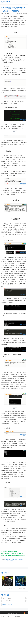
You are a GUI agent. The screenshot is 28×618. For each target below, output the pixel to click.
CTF (2, 13)
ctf (4, 559)
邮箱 (4, 600)
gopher (8, 559)
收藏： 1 (18, 616)
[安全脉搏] (6, 2)
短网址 (11, 561)
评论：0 (11, 616)
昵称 (4, 598)
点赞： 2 (5, 616)
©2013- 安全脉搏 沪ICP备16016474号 (12, 613)
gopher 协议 (14, 559)
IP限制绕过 (20, 559)
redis (2, 561)
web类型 (7, 561)
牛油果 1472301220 (6, 13)
